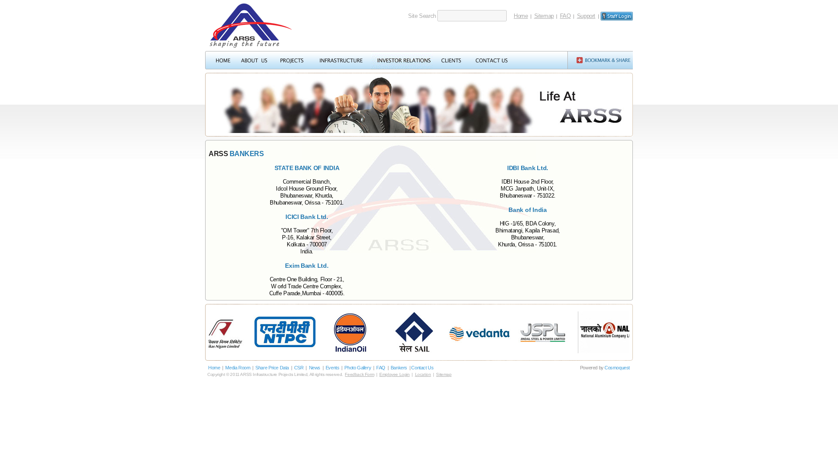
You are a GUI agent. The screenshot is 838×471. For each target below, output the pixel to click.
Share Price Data (272, 367)
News (314, 367)
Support (586, 16)
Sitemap (544, 16)
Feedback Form (359, 374)
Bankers (399, 367)
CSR (299, 367)
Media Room (237, 367)
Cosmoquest (617, 367)
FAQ (565, 16)
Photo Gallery (357, 367)
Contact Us (422, 367)
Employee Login (394, 374)
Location (423, 374)
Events (333, 367)
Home (521, 16)
